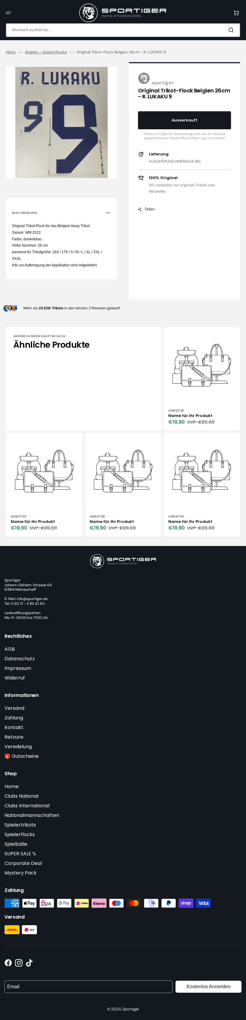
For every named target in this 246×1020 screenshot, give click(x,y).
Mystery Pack (20, 872)
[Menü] (8, 13)
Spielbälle (15, 844)
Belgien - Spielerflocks (46, 52)
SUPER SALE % (20, 853)
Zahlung (13, 717)
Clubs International (27, 805)
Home (11, 786)
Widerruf (14, 677)
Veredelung (18, 746)
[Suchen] (232, 30)
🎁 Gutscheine (21, 756)
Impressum (17, 668)
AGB (9, 649)
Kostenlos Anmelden (209, 986)
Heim (11, 52)
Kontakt (13, 727)
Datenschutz (19, 658)
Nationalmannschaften (31, 815)
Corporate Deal (23, 863)
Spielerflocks (19, 834)
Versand (14, 708)
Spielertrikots (20, 824)
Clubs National (21, 796)
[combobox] (123, 30)
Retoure (13, 737)
